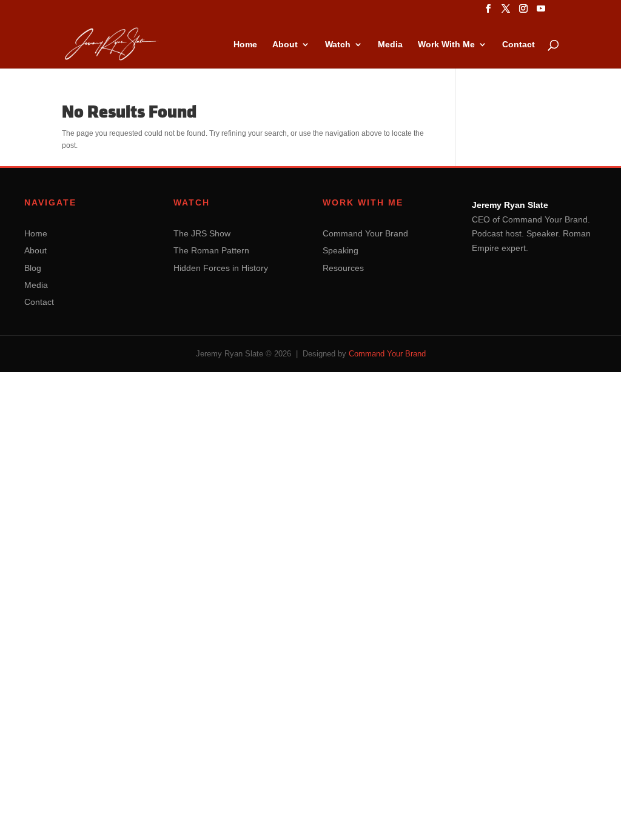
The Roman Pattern (211, 250)
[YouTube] (541, 12)
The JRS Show (201, 233)
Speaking (340, 250)
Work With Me (446, 44)
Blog (32, 268)
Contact (518, 44)
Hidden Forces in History (220, 268)
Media (390, 44)
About (285, 44)
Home (245, 44)
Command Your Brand (365, 233)
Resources (343, 268)
